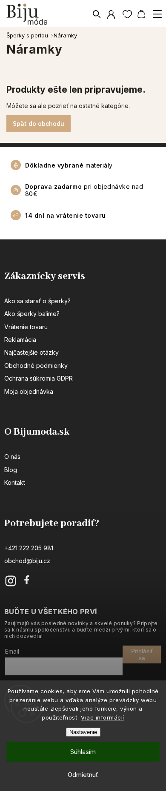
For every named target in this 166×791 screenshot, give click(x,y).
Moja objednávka (28, 391)
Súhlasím (83, 752)
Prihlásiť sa (142, 654)
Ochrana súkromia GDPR (38, 378)
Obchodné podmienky (36, 365)
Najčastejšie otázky (31, 352)
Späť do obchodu (38, 123)
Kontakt (14, 482)
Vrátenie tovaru (26, 326)
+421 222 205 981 (28, 548)
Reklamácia (20, 339)
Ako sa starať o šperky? (37, 300)
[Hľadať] (97, 14)
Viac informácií (102, 717)
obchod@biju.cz (27, 560)
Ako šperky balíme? (32, 313)
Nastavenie (83, 732)
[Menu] (157, 14)
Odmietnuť (83, 775)
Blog (10, 469)
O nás (12, 456)
